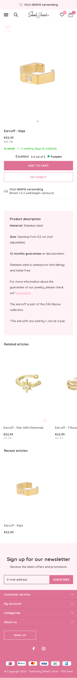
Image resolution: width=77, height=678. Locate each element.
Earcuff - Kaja (13, 525)
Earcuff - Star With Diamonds (23, 427)
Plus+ (56, 671)
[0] (70, 15)
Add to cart (38, 165)
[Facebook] (34, 648)
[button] (6, 15)
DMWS (46, 671)
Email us (20, 635)
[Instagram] (43, 648)
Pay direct (38, 177)
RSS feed (67, 671)
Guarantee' (23, 293)
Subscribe (61, 579)
